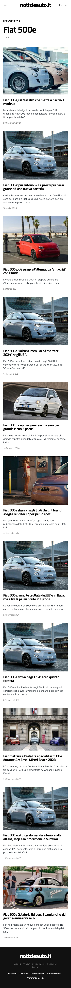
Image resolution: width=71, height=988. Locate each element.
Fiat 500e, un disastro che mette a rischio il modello (33, 102)
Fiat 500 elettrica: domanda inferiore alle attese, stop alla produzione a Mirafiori (32, 837)
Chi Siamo (11, 973)
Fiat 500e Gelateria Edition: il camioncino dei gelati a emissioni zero (34, 916)
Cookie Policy (37, 973)
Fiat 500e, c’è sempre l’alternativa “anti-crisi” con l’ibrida (34, 271)
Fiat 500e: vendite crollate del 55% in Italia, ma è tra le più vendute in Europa (34, 597)
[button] (5, 5)
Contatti (24, 973)
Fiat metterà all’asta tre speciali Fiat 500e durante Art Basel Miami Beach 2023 (32, 758)
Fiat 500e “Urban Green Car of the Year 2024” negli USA (30, 353)
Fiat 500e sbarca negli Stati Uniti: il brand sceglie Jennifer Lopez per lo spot (32, 512)
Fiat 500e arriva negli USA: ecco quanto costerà (31, 679)
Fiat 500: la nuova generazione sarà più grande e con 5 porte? (31, 427)
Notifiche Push (54, 973)
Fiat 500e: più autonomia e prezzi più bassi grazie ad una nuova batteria (33, 187)
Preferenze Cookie (35, 978)
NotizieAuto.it (35, 5)
